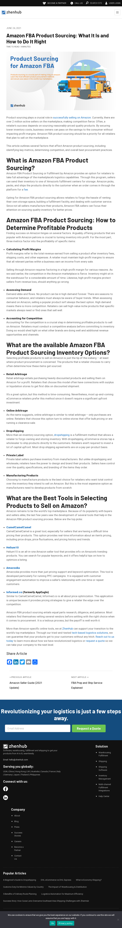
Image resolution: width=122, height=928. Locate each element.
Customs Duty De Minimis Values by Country (23, 887)
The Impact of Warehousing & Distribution (67, 887)
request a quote (95, 640)
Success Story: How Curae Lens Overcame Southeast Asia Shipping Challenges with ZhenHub (46, 901)
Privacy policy (66, 923)
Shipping (103, 761)
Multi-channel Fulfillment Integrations (105, 787)
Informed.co (14, 592)
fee (26, 189)
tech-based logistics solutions (90, 632)
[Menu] (117, 12)
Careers (17, 841)
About (17, 815)
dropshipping (62, 434)
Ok (52, 923)
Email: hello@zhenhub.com (15, 759)
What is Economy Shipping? (89, 880)
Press (16, 827)
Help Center (104, 796)
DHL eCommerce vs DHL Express (56, 880)
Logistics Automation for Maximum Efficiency (62, 894)
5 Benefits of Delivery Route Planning (20, 894)
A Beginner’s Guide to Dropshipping (19, 880)
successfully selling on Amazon (72, 117)
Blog (16, 821)
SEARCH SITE (96, 3)
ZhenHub (67, 628)
